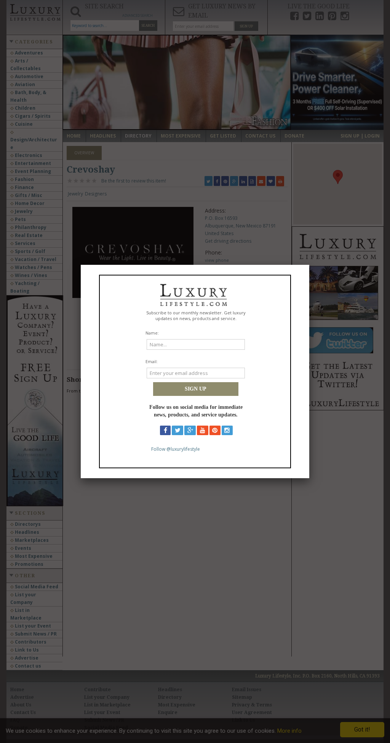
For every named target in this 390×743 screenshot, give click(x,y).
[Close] (309, 265)
